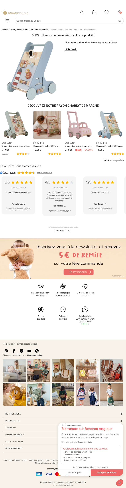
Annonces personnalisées (75, 460)
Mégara (70, 485)
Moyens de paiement (36, 460)
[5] (23, 153)
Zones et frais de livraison (55, 460)
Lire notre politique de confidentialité (76, 442)
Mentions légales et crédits (45, 463)
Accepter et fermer (106, 472)
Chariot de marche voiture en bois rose (82, 146)
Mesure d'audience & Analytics (77, 457)
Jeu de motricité (24, 30)
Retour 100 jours (21, 460)
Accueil (5, 30)
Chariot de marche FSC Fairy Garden (49, 146)
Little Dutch (71, 49)
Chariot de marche (40, 30)
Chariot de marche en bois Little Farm (18, 146)
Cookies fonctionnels (73, 455)
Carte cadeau (9, 460)
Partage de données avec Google (78, 452)
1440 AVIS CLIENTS (44, 173)
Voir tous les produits (114, 160)
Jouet (12, 30)
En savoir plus (74, 472)
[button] (119, 482)
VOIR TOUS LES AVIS (63, 231)
